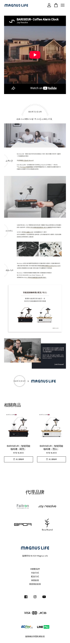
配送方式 (35, 576)
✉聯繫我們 (35, 569)
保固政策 (35, 580)
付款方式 (35, 573)
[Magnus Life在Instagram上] (35, 598)
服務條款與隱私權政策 (35, 636)
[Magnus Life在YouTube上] (44, 598)
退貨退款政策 (35, 584)
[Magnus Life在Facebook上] (26, 598)
